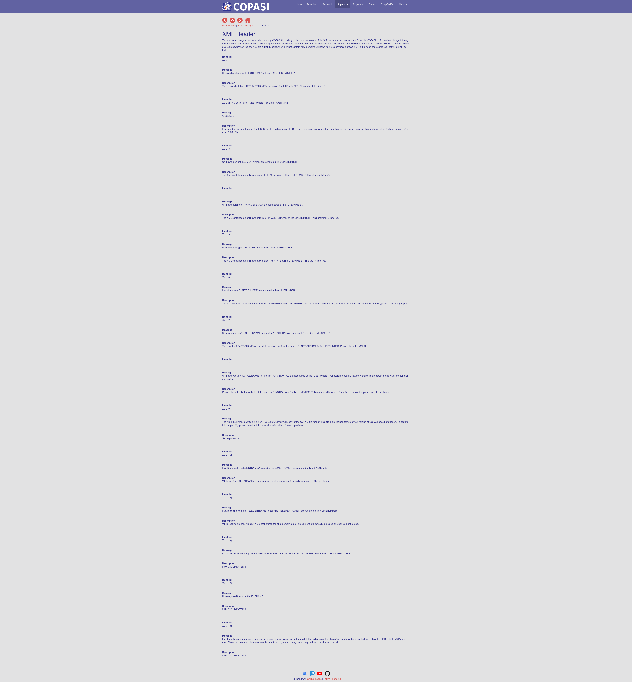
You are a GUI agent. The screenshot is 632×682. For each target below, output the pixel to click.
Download (312, 4)
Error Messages (245, 25)
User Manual (229, 25)
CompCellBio (387, 4)
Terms (327, 678)
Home (299, 4)
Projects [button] (357, 4)
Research (327, 4)
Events (372, 4)
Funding (336, 678)
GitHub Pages (314, 678)
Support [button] (341, 4)
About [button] (402, 4)
